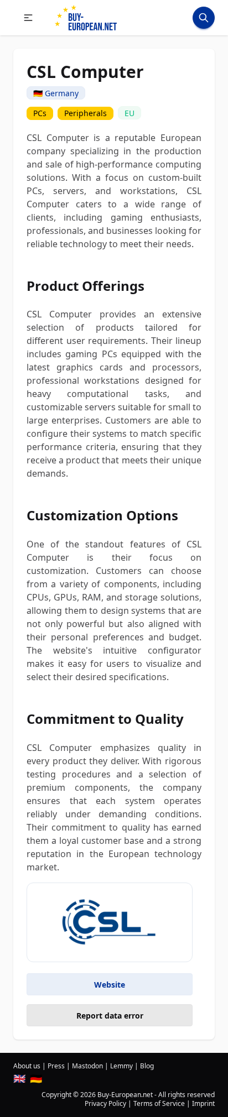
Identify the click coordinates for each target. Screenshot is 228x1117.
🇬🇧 (19, 1078)
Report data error (109, 1015)
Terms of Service (159, 1103)
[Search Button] (204, 18)
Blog (147, 1066)
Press (56, 1066)
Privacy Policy (105, 1103)
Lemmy (121, 1066)
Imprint (203, 1103)
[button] (28, 18)
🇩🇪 (36, 1078)
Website (109, 984)
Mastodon (87, 1066)
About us (26, 1066)
